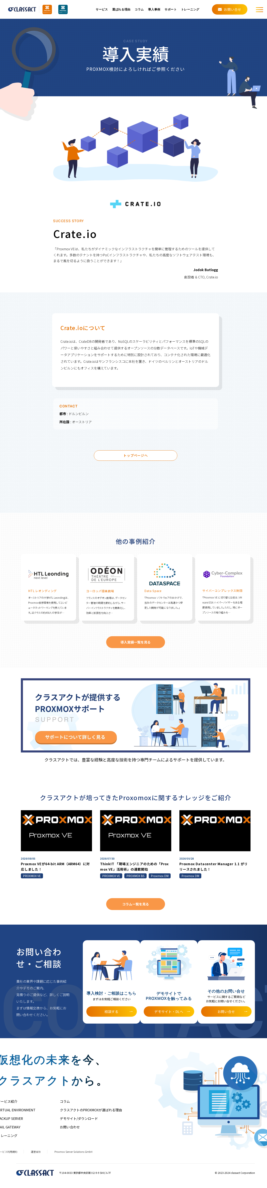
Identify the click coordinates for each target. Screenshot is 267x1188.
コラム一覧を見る (135, 903)
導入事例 (154, 9)
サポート (171, 9)
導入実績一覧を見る (136, 642)
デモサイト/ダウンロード (79, 1118)
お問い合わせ (70, 1126)
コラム (139, 9)
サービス (102, 9)
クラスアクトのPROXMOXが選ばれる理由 (91, 1109)
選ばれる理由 (121, 9)
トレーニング (190, 9)
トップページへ (135, 455)
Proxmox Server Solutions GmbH (73, 1151)
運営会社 (36, 1151)
